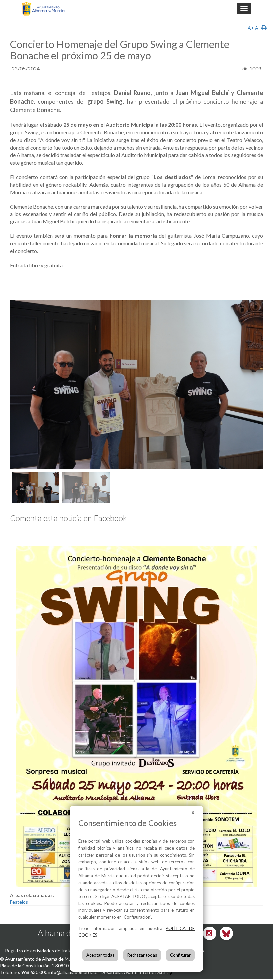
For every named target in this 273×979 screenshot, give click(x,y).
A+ (251, 28)
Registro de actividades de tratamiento (45, 950)
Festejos (19, 902)
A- (257, 28)
